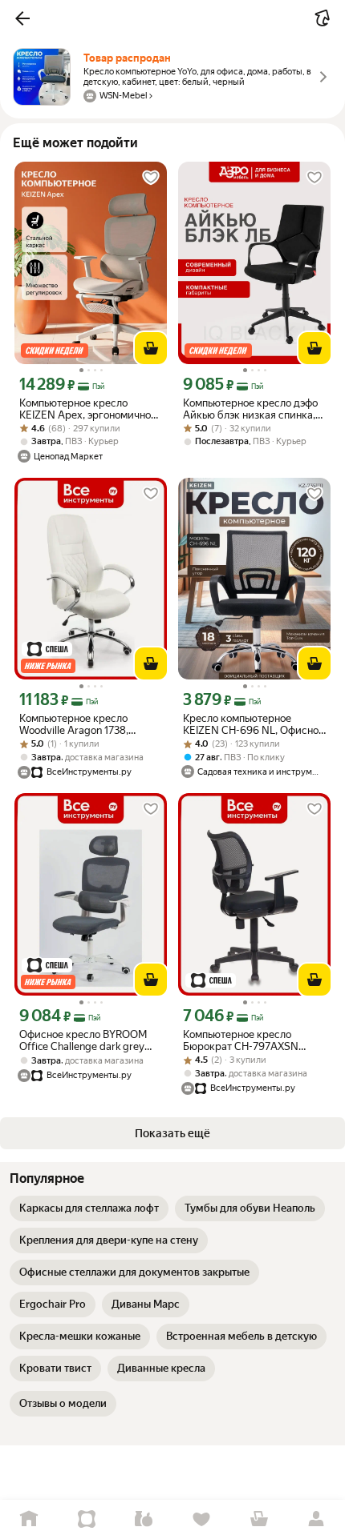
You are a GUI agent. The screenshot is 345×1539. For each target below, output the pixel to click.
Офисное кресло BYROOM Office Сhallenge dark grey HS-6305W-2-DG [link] (83, 1040)
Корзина (259, 1519)
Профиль (316, 1519)
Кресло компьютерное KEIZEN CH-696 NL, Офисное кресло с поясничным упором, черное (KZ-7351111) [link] (253, 724)
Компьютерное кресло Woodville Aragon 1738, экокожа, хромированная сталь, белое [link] (80, 724)
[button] (22, 18)
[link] (89, 1208)
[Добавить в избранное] (150, 177)
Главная (29, 1519)
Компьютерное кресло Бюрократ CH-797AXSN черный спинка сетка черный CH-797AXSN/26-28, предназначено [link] (254, 1040)
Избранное (201, 1519)
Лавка (143, 1519)
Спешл (87, 1519)
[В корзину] (150, 348)
